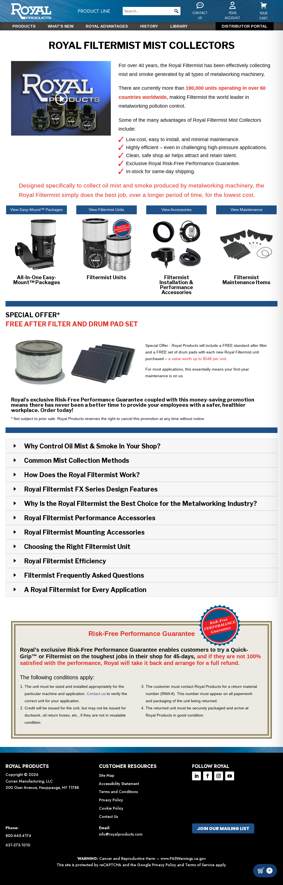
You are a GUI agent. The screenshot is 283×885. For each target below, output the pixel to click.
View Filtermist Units (106, 209)
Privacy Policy (111, 800)
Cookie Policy (111, 808)
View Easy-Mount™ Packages (36, 209)
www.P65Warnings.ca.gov (183, 858)
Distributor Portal (245, 26)
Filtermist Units (106, 277)
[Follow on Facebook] (207, 776)
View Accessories (176, 209)
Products (24, 26)
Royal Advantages (107, 26)
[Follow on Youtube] (229, 776)
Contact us (96, 693)
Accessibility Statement (119, 783)
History (149, 26)
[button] (176, 11)
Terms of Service (199, 865)
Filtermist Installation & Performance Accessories (176, 284)
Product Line (94, 11)
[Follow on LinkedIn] (196, 776)
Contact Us (108, 816)
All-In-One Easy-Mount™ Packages (36, 279)
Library (179, 26)
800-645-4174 (18, 835)
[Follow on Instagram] (218, 776)
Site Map (106, 775)
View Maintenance (246, 209)
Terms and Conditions (118, 791)
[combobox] (151, 11)
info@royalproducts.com (121, 834)
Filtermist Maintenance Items (246, 279)
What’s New (61, 26)
